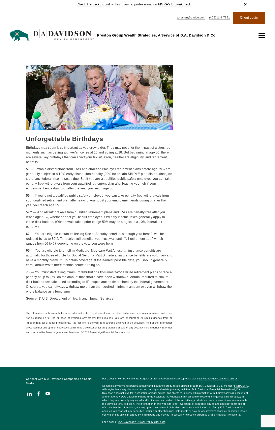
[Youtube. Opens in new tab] (47, 393)
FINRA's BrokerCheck (174, 4)
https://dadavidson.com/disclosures (217, 378)
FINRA (238, 385)
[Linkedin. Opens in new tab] (29, 393)
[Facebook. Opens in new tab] (38, 393)
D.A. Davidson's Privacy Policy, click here (141, 422)
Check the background (93, 4)
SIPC (245, 385)
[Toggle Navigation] (261, 35)
